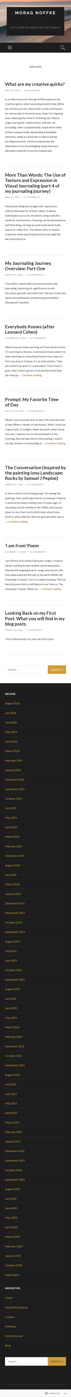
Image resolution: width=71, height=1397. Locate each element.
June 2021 (11, 1093)
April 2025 (11, 827)
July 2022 (10, 998)
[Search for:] (35, 669)
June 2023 (11, 960)
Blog (8, 1345)
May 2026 (11, 731)
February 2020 (13, 1246)
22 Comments (35, 484)
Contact (10, 1316)
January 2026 (13, 770)
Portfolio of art (14, 1335)
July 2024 (10, 874)
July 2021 (10, 1084)
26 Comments (36, 411)
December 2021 (14, 1046)
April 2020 (11, 1227)
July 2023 (10, 951)
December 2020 (14, 1151)
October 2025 (13, 798)
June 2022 (11, 1008)
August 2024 (12, 865)
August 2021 (12, 1074)
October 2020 (13, 1170)
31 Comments (31, 197)
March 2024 (12, 884)
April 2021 (11, 1112)
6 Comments (34, 630)
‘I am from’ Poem (22, 545)
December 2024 (14, 855)
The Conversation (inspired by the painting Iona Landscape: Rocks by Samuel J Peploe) (35, 473)
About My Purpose (16, 1307)
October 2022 (13, 970)
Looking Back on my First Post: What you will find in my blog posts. (35, 618)
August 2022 (12, 989)
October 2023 (13, 922)
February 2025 (13, 846)
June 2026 (11, 722)
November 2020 (15, 1160)
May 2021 (11, 1103)
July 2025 (10, 808)
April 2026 (11, 741)
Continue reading (32, 375)
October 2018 (13, 1265)
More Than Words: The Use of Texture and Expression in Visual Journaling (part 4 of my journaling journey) (35, 183)
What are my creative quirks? (35, 84)
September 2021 (15, 1065)
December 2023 (14, 903)
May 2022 (11, 1017)
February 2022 (13, 1036)
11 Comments (37, 552)
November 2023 (15, 912)
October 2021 (13, 1055)
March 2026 (12, 751)
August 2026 (12, 703)
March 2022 (12, 1027)
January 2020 (13, 1255)
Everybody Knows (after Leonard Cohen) (29, 329)
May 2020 (11, 1217)
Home (8, 1297)
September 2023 (15, 931)
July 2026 (10, 712)
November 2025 (15, 789)
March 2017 (12, 1274)
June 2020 (11, 1208)
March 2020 (12, 1236)
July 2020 (10, 1198)
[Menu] (10, 48)
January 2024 (13, 893)
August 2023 (12, 941)
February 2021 (13, 1131)
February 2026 (13, 760)
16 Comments (31, 90)
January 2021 (13, 1141)
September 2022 (15, 979)
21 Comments (37, 338)
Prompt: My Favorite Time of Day (31, 402)
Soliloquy (10, 1326)
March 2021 (12, 1122)
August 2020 (12, 1189)
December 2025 (14, 779)
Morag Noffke (35, 12)
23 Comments (35, 274)
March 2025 (12, 836)
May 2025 (11, 817)
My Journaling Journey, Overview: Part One (28, 265)
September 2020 (15, 1179)
